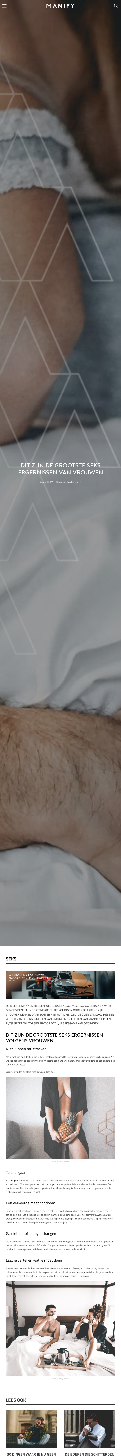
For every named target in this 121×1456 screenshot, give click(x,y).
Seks (11, 958)
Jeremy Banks (63, 1378)
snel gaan (13, 1180)
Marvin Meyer (63, 1161)
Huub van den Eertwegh (68, 482)
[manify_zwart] (60, 6)
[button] (4, 6)
